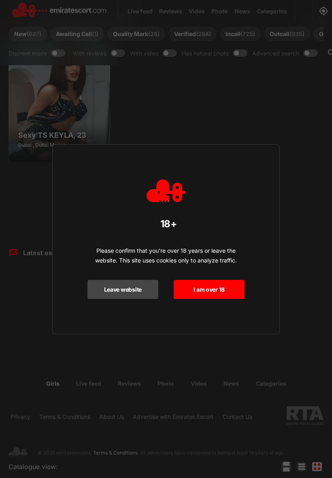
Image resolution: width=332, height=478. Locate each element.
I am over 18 (209, 289)
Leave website (123, 289)
